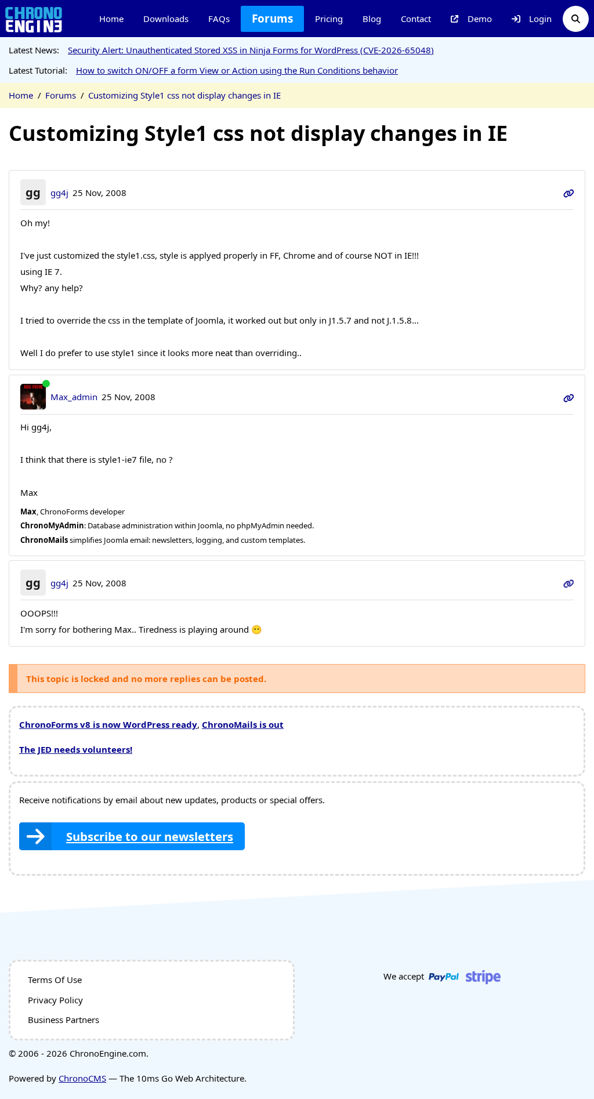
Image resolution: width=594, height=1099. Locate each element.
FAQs (219, 18)
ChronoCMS (82, 1078)
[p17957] (568, 192)
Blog (372, 18)
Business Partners (63, 1019)
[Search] (576, 19)
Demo (480, 18)
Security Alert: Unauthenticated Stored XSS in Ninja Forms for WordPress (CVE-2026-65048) (251, 50)
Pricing (329, 18)
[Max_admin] (33, 397)
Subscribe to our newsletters (149, 836)
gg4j (59, 192)
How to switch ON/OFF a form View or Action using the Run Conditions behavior (237, 70)
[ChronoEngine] (34, 19)
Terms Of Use (55, 979)
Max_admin (73, 396)
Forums (272, 18)
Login (540, 18)
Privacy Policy (55, 1000)
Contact (416, 18)
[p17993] (568, 583)
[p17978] (568, 397)
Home (111, 18)
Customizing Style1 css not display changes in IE (184, 95)
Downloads (166, 18)
